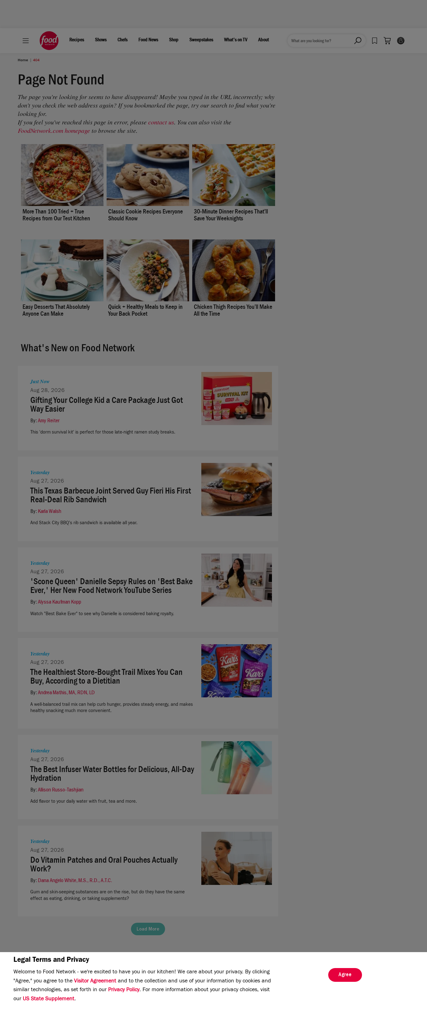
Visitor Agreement (95, 981)
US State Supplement (48, 999)
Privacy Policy (123, 990)
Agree (345, 975)
